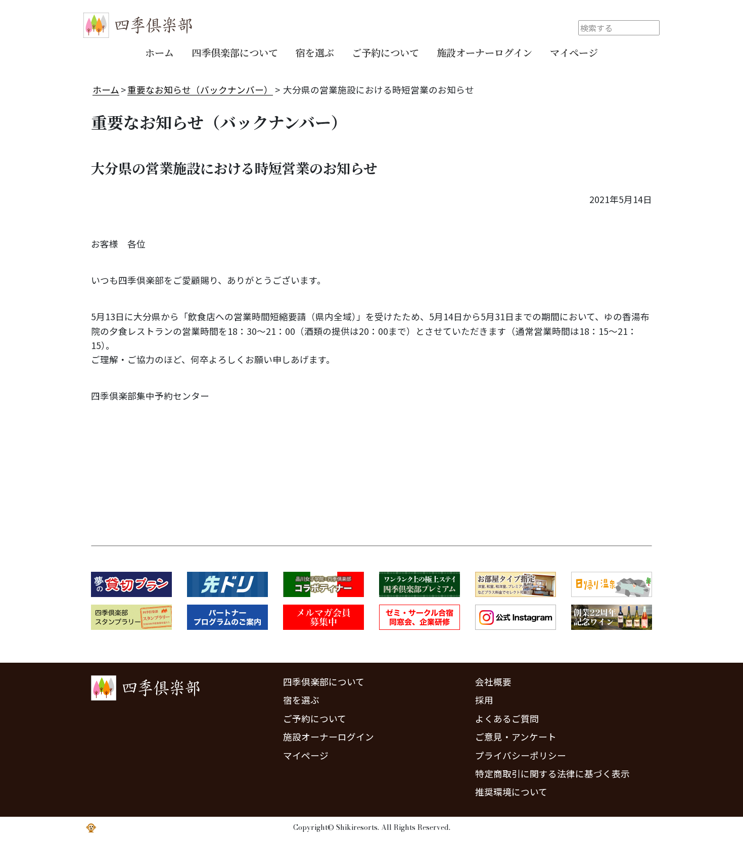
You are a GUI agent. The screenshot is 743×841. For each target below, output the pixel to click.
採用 (484, 700)
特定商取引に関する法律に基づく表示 (552, 773)
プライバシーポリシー (520, 755)
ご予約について (385, 52)
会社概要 (493, 681)
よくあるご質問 (507, 718)
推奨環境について (511, 791)
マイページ (574, 52)
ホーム (159, 52)
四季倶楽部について (235, 52)
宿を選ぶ (315, 52)
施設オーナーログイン (484, 52)
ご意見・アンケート (515, 736)
